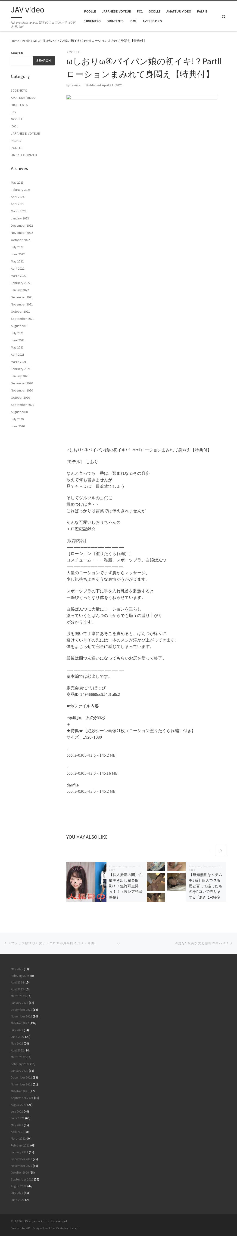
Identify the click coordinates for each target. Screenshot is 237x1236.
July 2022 (17, 247)
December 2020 (22, 383)
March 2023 (18, 211)
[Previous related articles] (210, 850)
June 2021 (18, 340)
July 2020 (17, 419)
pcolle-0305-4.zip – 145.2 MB (90, 755)
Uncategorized (24, 155)
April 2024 (17, 197)
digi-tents (19, 105)
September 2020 (22, 405)
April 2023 (17, 204)
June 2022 (18, 254)
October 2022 (20, 240)
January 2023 (20, 218)
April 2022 (17, 268)
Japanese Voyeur (25, 133)
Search (17, 53)
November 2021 (22, 304)
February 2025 (21, 190)
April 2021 (17, 354)
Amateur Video (23, 98)
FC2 (14, 112)
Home (15, 41)
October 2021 (20, 311)
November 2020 (22, 390)
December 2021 (22, 297)
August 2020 (19, 412)
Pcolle (26, 41)
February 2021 (21, 369)
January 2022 (20, 290)
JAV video (30, 1221)
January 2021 (20, 376)
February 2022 (21, 283)
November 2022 (22, 233)
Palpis (16, 141)
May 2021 (17, 347)
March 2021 (18, 362)
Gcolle (17, 119)
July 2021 (17, 333)
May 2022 (17, 261)
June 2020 (18, 426)
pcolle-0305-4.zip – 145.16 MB (92, 773)
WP (28, 1228)
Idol (14, 126)
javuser (76, 85)
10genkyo (19, 90)
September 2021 (22, 319)
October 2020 (20, 397)
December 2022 (22, 225)
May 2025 (17, 182)
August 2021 (19, 326)
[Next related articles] (221, 850)
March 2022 (18, 276)
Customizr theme (67, 1228)
